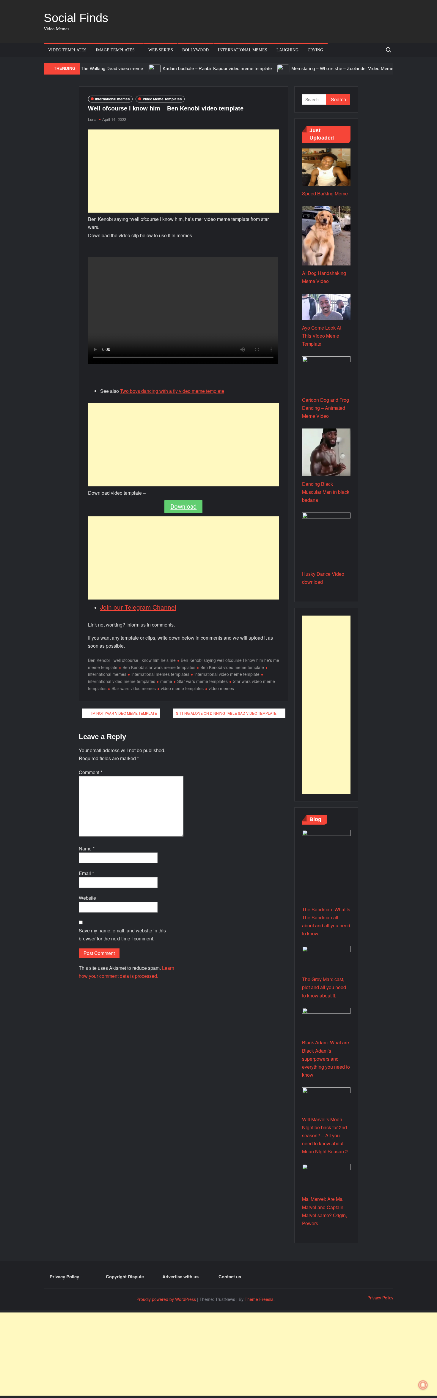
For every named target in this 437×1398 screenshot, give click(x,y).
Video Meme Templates (162, 99)
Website (87, 897)
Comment (90, 772)
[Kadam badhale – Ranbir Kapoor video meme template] (133, 68)
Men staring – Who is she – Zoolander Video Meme (320, 68)
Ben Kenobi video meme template (232, 667)
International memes (242, 50)
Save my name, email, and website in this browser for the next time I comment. (122, 934)
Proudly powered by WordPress (166, 1299)
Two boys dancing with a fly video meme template (172, 391)
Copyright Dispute (125, 1276)
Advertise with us (180, 1276)
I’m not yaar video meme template (124, 713)
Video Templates (67, 50)
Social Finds (76, 17)
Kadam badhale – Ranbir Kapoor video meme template (195, 68)
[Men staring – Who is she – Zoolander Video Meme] (261, 68)
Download (183, 506)
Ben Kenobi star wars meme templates (158, 667)
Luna (92, 119)
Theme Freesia (259, 1299)
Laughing (287, 50)
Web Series (160, 50)
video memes (221, 688)
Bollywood (195, 50)
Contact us (229, 1276)
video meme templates (182, 688)
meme (166, 681)
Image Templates (115, 50)
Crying (315, 50)
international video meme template (227, 674)
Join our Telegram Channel (138, 606)
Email (86, 873)
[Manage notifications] (423, 1385)
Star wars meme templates (202, 681)
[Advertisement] (183, 171)
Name (87, 848)
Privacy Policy (64, 1276)
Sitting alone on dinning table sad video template (226, 713)
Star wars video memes (133, 688)
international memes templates (160, 674)
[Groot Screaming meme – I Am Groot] (383, 68)
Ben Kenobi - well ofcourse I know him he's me (132, 660)
